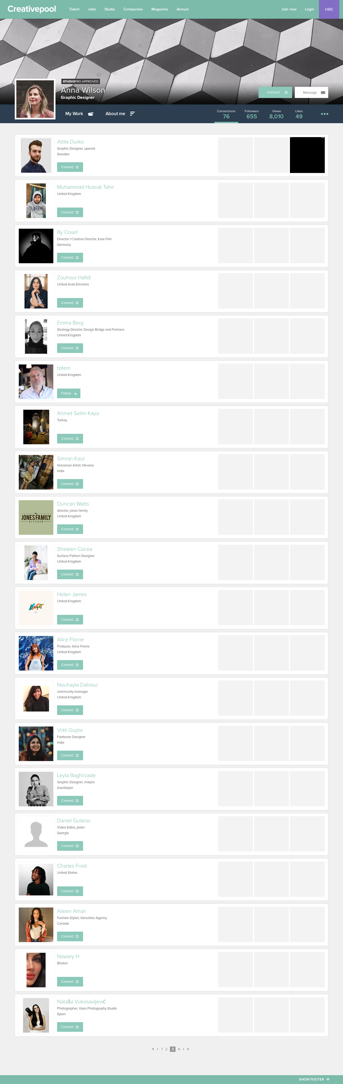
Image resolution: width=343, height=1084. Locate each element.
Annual (182, 9)
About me (115, 113)
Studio (110, 9)
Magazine (159, 9)
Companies (133, 9)
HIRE (329, 9)
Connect (273, 92)
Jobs (92, 9)
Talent (74, 9)
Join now (289, 9)
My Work (74, 113)
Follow (66, 393)
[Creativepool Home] (32, 10)
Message (310, 93)
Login (309, 9)
